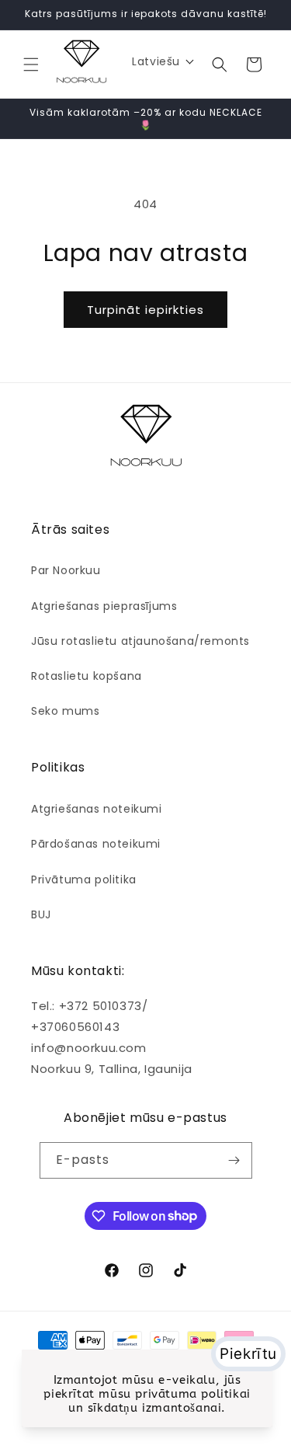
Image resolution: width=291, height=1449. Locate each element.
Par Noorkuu (66, 570)
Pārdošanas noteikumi (96, 844)
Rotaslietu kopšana (86, 676)
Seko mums (65, 711)
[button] (31, 64)
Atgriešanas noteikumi (96, 809)
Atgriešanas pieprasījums (104, 606)
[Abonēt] (234, 1160)
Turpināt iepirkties (145, 309)
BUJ (41, 914)
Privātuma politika (84, 879)
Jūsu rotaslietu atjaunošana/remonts (140, 641)
